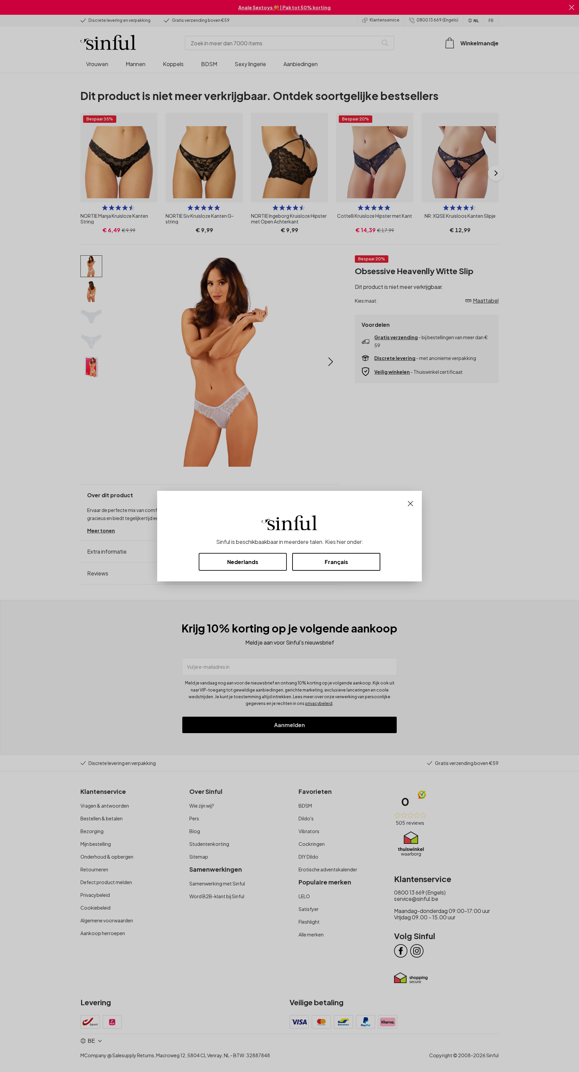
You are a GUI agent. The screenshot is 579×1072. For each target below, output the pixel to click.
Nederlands (242, 561)
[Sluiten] (410, 503)
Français (336, 561)
